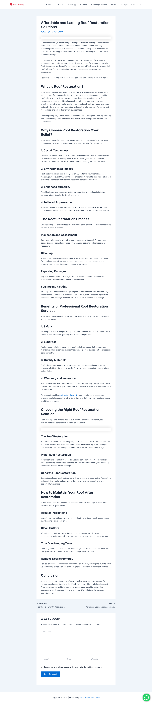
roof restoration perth (68, 395)
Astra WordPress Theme (90, 697)
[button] (62, 4)
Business (83, 4)
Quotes (58, 4)
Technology (71, 4)
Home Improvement (99, 4)
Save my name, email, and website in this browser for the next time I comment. (73, 667)
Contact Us (136, 4)
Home (48, 4)
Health (113, 4)
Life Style (124, 4)
